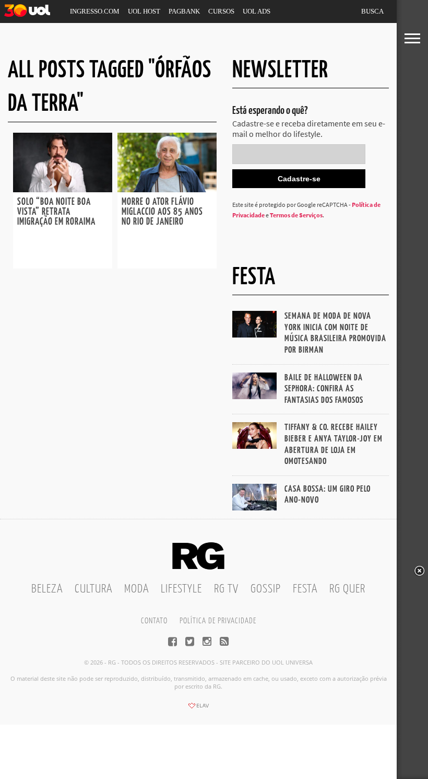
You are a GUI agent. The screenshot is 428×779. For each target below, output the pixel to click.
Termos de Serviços (296, 215)
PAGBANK (184, 11)
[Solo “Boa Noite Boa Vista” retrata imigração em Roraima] (62, 189)
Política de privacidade (218, 621)
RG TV (226, 589)
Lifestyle (181, 589)
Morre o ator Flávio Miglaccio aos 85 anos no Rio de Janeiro (162, 212)
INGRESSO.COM (95, 11)
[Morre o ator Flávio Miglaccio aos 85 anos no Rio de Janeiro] (167, 189)
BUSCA (372, 11)
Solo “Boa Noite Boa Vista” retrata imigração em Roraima (57, 212)
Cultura (93, 589)
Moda (136, 589)
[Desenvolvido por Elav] (198, 709)
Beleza (47, 589)
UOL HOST (144, 11)
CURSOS (221, 11)
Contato (154, 621)
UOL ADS (256, 11)
